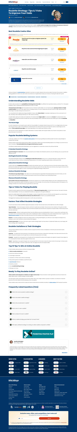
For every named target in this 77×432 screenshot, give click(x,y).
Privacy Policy (11, 397)
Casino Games (27, 397)
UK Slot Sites (26, 386)
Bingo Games (42, 392)
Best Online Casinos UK (13, 5)
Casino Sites (38, 2)
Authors (10, 388)
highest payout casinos (14, 215)
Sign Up (49, 418)
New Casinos (26, 391)
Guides (13, 8)
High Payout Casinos (28, 394)
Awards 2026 (11, 389)
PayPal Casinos (48, 5)
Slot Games (26, 395)
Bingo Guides (41, 394)
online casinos (53, 282)
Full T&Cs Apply (63, 83)
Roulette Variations (31, 96)
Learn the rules (13, 261)
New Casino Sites (22, 5)
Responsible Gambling (13, 394)
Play (62, 39)
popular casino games (30, 138)
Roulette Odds (13, 96)
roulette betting (21, 92)
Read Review (62, 41)
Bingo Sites (32, 2)
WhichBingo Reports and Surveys (15, 391)
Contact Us (11, 392)
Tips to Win (38, 96)
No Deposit (41, 391)
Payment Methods (46, 2)
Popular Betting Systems (22, 96)
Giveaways (56, 388)
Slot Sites (26, 2)
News (53, 2)
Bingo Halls (56, 389)
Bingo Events (57, 391)
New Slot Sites (30, 5)
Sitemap (10, 398)
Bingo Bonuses (42, 389)
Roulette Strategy (18, 8)
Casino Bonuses (27, 392)
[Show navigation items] (9, 97)
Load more (38, 87)
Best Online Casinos (28, 389)
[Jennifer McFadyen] (9, 17)
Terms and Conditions (13, 395)
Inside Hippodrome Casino (59, 394)
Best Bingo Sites (42, 386)
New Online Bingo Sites (39, 5)
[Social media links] (67, 2)
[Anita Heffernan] (24, 17)
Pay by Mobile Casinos (56, 5)
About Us (10, 386)
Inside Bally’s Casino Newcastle (60, 392)
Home (10, 8)
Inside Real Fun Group (58, 395)
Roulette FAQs (43, 96)
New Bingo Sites (42, 388)
